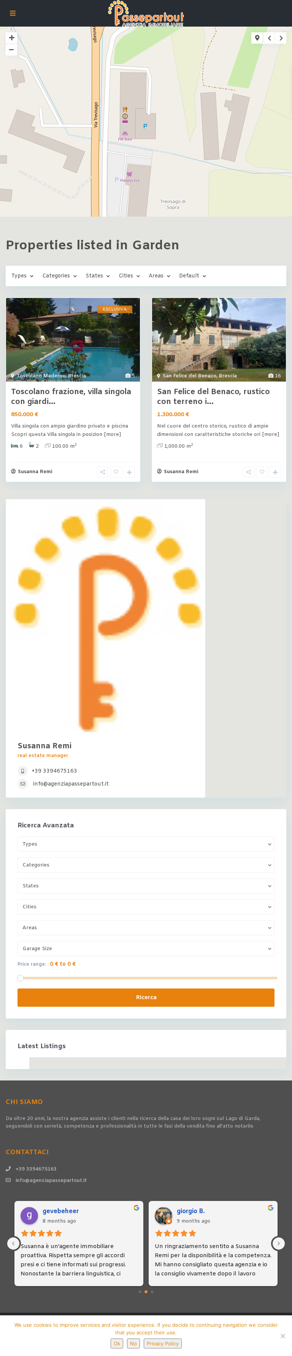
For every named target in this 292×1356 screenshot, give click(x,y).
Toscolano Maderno (41, 376)
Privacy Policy (163, 1343)
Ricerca (146, 997)
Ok (117, 1343)
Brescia (77, 376)
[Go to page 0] (140, 1292)
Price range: (31, 964)
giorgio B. (191, 1211)
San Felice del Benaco (189, 376)
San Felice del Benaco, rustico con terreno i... (213, 397)
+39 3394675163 (54, 771)
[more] (112, 434)
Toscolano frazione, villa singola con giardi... (71, 397)
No (133, 1343)
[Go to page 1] (146, 1291)
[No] (282, 1336)
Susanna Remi (35, 472)
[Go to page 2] (152, 1292)
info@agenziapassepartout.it (71, 784)
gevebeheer (61, 1211)
